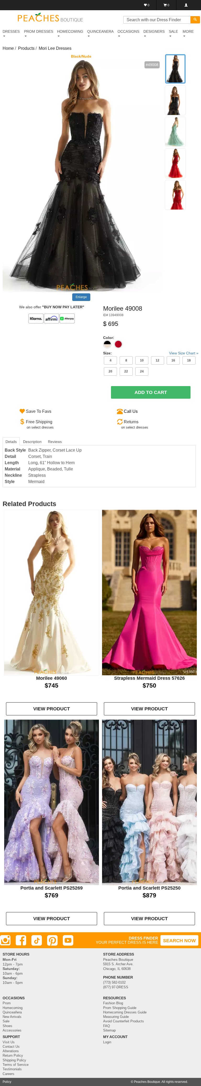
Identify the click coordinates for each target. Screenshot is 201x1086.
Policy (7, 1082)
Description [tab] (32, 442)
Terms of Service (16, 1065)
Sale (6, 1021)
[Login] (186, 5)
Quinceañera (12, 1012)
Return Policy (13, 1055)
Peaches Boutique (147, 1082)
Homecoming (13, 1008)
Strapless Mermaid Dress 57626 (149, 678)
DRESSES (11, 31)
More (188, 31)
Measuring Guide (116, 1017)
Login (107, 1042)
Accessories (12, 1030)
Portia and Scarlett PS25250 (149, 888)
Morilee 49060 (51, 678)
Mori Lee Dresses (55, 48)
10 (142, 360)
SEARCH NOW (179, 940)
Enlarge (81, 297)
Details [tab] (11, 442)
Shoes (7, 1026)
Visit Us (9, 1042)
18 (189, 360)
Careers (8, 1074)
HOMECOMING (70, 31)
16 (173, 360)
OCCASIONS (128, 31)
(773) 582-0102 (114, 982)
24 (142, 371)
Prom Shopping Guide (119, 1008)
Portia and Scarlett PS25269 (51, 888)
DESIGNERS (154, 31)
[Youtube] (68, 940)
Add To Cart (151, 392)
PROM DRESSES (38, 31)
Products (26, 48)
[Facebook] (21, 940)
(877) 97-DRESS (115, 987)
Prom (7, 1003)
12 (157, 360)
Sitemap (109, 1030)
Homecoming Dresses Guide (125, 1012)
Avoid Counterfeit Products (123, 1021)
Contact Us (11, 1047)
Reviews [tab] (55, 442)
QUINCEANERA (100, 31)
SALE (173, 31)
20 (110, 371)
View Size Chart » (183, 353)
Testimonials (12, 1069)
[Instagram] (5, 940)
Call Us (131, 411)
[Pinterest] (52, 940)
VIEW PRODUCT (51, 708)
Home (8, 48)
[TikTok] (36, 940)
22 (126, 371)
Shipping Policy (14, 1060)
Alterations (11, 1051)
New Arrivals (12, 1017)
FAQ (106, 1026)
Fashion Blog (113, 1003)
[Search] (195, 20)
